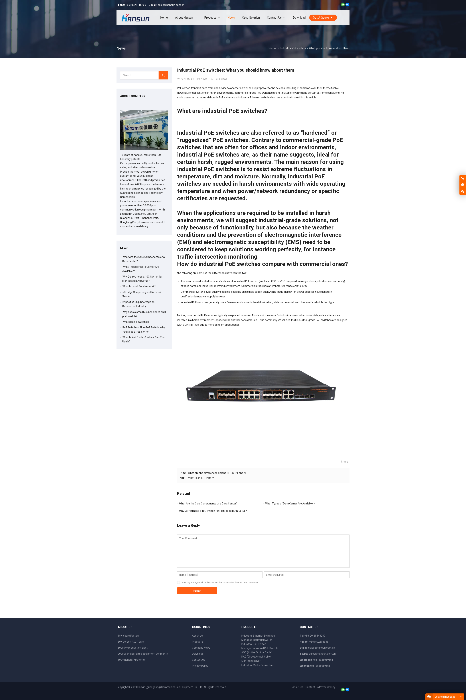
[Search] (163, 75)
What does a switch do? (136, 321)
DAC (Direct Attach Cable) (256, 656)
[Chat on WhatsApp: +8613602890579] (462, 185)
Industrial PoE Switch (253, 644)
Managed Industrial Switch (257, 639)
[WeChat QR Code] (462, 191)
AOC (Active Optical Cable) (256, 652)
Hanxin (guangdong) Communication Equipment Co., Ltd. (170, 687)
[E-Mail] (347, 5)
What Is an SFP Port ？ (201, 477)
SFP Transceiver (250, 660)
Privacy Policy (200, 665)
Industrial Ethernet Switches (258, 635)
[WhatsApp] (343, 5)
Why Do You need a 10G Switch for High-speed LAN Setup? (213, 510)
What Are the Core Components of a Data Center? (208, 503)
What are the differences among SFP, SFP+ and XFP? (219, 472)
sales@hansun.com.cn (171, 4)
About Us (197, 635)
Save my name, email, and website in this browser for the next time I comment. (220, 582)
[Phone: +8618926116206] (462, 178)
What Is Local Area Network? (139, 286)
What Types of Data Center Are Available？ (290, 503)
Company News (201, 647)
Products (197, 641)
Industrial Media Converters (257, 665)
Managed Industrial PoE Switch (259, 648)
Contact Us (198, 659)
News (121, 48)
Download (198, 653)
